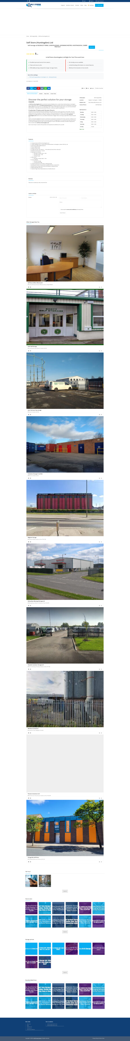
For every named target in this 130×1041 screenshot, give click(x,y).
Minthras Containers (33, 728)
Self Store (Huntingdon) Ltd (43, 36)
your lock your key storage (34, 410)
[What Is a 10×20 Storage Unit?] (99, 948)
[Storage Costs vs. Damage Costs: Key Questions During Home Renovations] (45, 921)
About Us (29, 1024)
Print (84, 88)
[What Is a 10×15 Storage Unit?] (85, 948)
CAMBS (100, 100)
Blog (85, 5)
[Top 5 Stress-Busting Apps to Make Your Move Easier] (31, 880)
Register (92, 1)
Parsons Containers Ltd (34, 793)
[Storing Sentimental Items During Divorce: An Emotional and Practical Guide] (31, 908)
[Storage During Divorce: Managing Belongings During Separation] (99, 908)
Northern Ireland (70, 5)
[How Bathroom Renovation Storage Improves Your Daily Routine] (85, 921)
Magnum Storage (32, 537)
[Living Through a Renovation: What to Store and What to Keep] (31, 921)
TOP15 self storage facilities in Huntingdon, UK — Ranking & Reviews (43, 77)
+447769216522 (98, 104)
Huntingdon (95, 100)
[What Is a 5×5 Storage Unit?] (31, 948)
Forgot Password (100, 1)
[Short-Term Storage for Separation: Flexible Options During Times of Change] (45, 908)
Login (84, 1)
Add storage (99, 5)
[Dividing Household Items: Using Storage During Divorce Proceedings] (58, 908)
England (63, 5)
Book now (92, 47)
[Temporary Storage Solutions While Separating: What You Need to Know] (72, 908)
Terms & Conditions (31, 1029)
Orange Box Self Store (33, 857)
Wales (81, 5)
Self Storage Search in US (52, 1024)
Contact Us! (29, 1028)
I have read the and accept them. (72, 209)
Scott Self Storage (32, 346)
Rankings (91, 5)
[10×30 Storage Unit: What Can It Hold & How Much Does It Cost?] (45, 962)
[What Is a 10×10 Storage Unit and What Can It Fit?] (72, 948)
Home (27, 36)
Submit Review (62, 212)
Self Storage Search (38, 1038)
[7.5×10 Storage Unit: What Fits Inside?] (58, 948)
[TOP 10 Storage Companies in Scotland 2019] (45, 880)
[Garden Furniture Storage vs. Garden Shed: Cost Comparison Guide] (72, 921)
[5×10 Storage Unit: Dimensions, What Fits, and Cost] (45, 948)
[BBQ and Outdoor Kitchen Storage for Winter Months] (99, 921)
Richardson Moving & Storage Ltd (36, 601)
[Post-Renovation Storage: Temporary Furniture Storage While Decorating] (85, 908)
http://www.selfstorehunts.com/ (94, 102)
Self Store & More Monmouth (35, 282)
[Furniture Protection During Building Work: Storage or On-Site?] (58, 921)
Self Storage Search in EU (52, 1025)
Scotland (77, 5)
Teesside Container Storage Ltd (36, 665)
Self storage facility (33, 36)
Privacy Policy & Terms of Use (98, 1038)
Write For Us (29, 1026)
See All (65, 891)
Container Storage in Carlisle (35, 474)
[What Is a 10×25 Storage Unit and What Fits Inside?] (31, 962)
